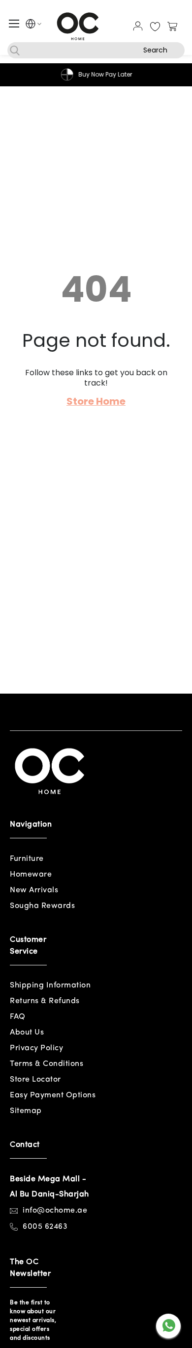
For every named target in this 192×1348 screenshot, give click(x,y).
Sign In (138, 26)
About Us (27, 1033)
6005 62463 (45, 1227)
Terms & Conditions (46, 1064)
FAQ (18, 1017)
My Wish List (155, 27)
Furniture (27, 859)
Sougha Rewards (42, 906)
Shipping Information (50, 985)
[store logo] (77, 26)
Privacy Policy (36, 1048)
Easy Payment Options (53, 1095)
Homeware (31, 875)
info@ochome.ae (55, 1211)
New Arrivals (34, 890)
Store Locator (35, 1080)
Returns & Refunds (45, 1001)
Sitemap (26, 1111)
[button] (30, 25)
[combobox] (96, 50)
